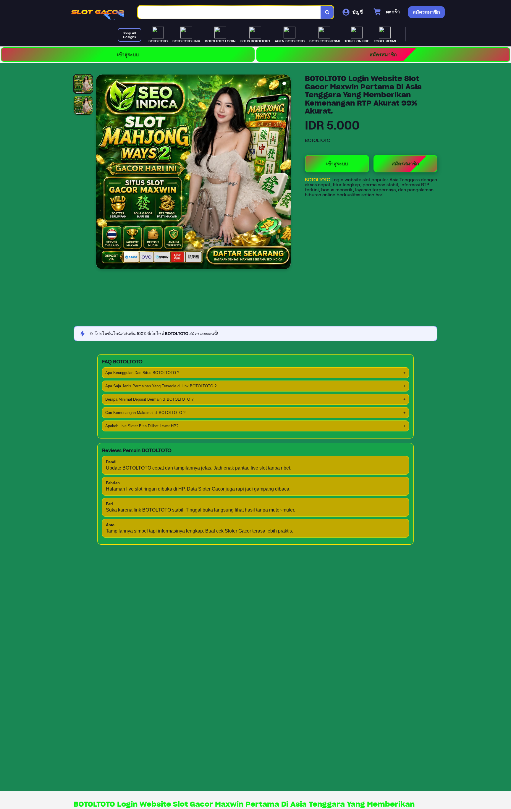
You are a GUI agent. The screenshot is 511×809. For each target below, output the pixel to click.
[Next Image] (286, 172)
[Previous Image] (101, 172)
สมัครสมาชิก (383, 54)
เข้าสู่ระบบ (128, 54)
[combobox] (229, 12)
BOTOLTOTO (318, 179)
